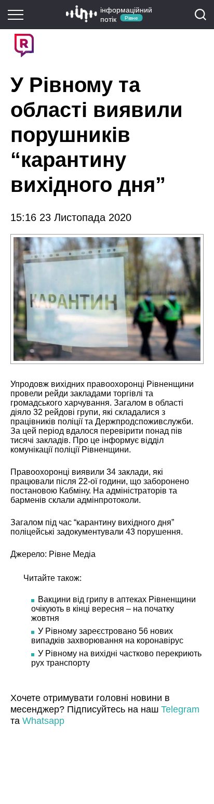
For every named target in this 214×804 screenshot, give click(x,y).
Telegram (180, 709)
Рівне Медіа (72, 554)
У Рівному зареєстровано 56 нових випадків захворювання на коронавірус (107, 636)
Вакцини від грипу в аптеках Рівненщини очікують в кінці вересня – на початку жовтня (113, 609)
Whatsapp (43, 721)
